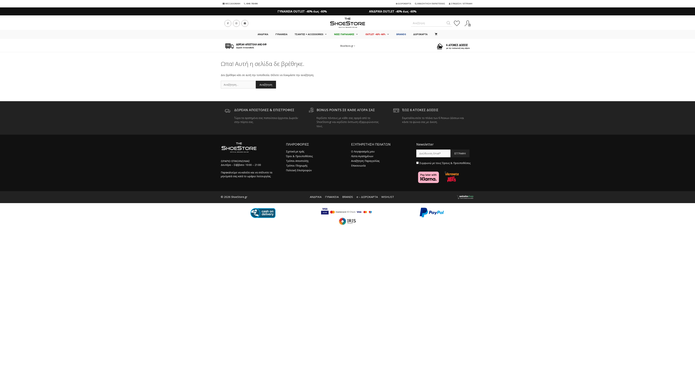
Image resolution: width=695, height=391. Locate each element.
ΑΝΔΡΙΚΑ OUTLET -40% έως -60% (392, 11)
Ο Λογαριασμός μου (363, 151)
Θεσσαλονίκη (232, 3)
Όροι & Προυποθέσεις (299, 156)
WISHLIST (387, 197)
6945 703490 (252, 3)
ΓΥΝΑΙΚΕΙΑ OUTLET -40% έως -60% (302, 11)
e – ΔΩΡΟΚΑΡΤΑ (367, 197)
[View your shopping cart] (436, 34)
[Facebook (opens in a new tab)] (227, 23)
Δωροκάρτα (404, 3)
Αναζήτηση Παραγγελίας (431, 3)
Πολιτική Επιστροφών (299, 170)
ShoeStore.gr (346, 45)
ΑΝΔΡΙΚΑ (263, 34)
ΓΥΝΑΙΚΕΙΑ (281, 34)
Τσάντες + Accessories (309, 34)
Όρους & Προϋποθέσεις (456, 163)
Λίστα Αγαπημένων (362, 156)
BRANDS (347, 197)
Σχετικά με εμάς (295, 151)
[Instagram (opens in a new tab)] (236, 23)
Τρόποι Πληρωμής (297, 165)
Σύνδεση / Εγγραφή (461, 3)
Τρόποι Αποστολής (297, 161)
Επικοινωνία (358, 165)
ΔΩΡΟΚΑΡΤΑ (420, 34)
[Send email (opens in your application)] (244, 23)
